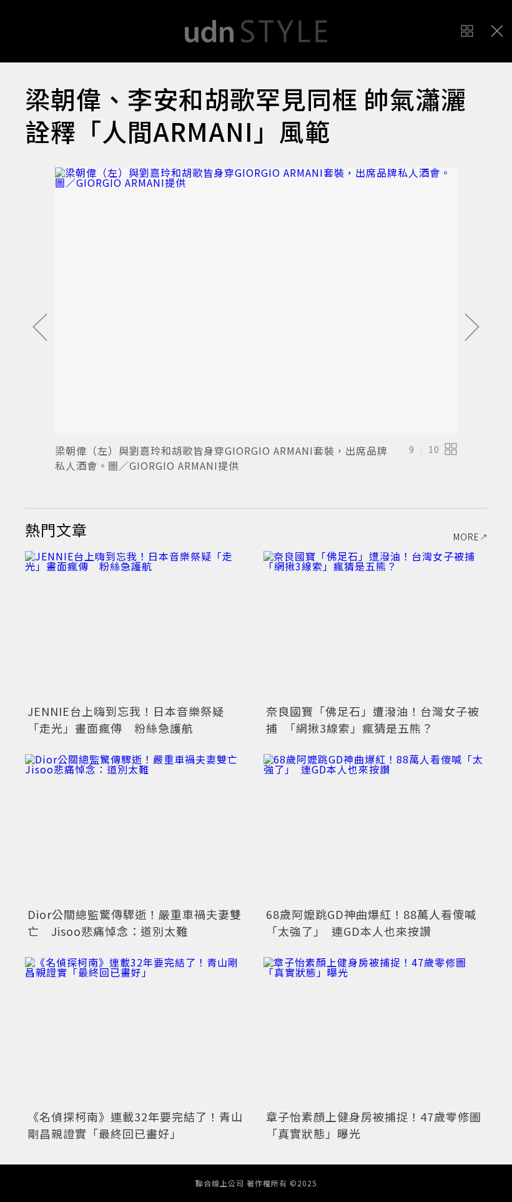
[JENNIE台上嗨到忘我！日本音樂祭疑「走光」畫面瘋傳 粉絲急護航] (137, 625)
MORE (466, 536)
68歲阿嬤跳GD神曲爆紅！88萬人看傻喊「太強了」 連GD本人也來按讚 (371, 922)
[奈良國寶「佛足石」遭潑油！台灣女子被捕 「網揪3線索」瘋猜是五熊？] (375, 625)
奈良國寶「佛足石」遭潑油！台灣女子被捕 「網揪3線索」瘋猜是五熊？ (373, 719)
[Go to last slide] (40, 328)
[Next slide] (472, 328)
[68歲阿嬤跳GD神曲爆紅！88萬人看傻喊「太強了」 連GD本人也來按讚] (375, 828)
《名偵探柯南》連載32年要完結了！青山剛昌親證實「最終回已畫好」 (135, 1124)
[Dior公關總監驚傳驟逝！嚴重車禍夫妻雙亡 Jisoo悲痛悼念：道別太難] (137, 828)
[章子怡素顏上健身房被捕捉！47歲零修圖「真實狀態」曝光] (375, 1031)
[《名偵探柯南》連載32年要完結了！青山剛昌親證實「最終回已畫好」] (137, 1031)
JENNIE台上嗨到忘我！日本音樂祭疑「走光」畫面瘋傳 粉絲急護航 (125, 719)
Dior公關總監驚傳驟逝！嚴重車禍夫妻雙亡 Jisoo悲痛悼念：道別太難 (134, 922)
